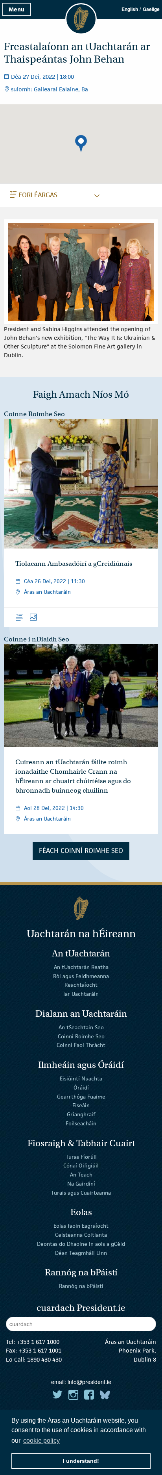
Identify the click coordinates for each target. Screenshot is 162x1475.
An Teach (81, 1174)
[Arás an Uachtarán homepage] (81, 908)
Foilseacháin (81, 1123)
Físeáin (81, 1105)
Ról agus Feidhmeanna (81, 975)
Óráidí (81, 1087)
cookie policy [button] (41, 1440)
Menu (16, 9)
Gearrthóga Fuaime (81, 1096)
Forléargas (33, 195)
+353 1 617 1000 (38, 1341)
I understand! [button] (81, 1461)
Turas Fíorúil (81, 1156)
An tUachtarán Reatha (81, 967)
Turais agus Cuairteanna (81, 1192)
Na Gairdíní (81, 1183)
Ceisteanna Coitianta (81, 1234)
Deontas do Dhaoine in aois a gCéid (81, 1243)
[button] (81, 144)
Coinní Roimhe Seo (81, 1036)
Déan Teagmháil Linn (81, 1252)
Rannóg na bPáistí (81, 1286)
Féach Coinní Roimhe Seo (81, 850)
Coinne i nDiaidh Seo (36, 639)
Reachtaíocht (81, 984)
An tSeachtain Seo (81, 1027)
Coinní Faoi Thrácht (81, 1045)
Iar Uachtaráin (81, 993)
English (130, 9)
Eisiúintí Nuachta (81, 1078)
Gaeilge (151, 9)
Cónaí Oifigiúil (81, 1165)
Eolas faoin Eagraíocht (81, 1225)
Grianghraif (81, 1114)
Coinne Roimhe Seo (34, 414)
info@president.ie (89, 1382)
